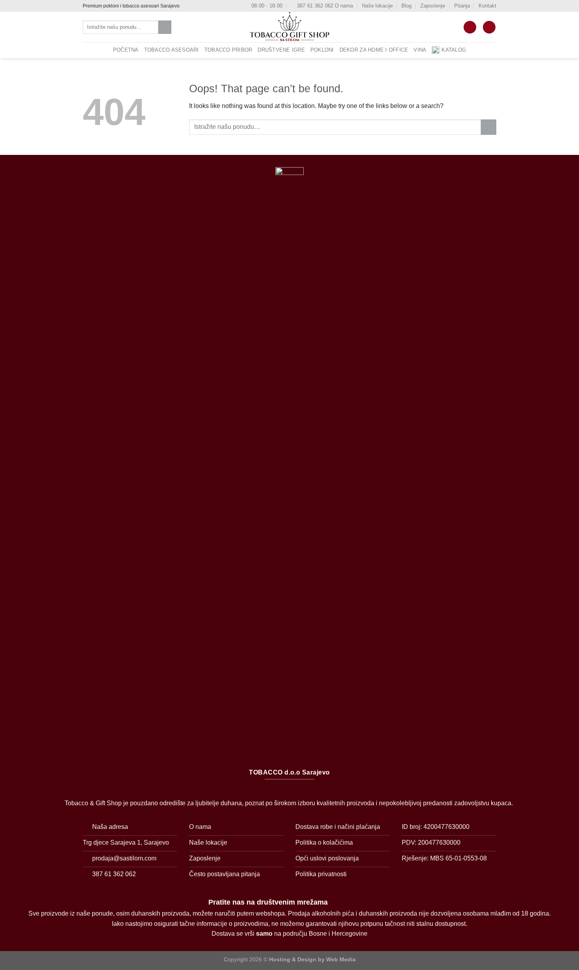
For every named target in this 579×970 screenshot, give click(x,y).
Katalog (454, 50)
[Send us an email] (201, 6)
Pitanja (462, 6)
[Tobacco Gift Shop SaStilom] (289, 27)
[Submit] (164, 27)
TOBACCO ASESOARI (171, 50)
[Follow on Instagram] (194, 6)
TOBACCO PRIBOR (228, 50)
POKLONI (322, 50)
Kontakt (487, 6)
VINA (420, 50)
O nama (344, 6)
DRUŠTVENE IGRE (281, 50)
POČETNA (126, 50)
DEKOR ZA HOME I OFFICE (374, 50)
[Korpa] (470, 27)
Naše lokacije (377, 6)
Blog (406, 6)
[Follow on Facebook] (186, 6)
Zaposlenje (432, 6)
